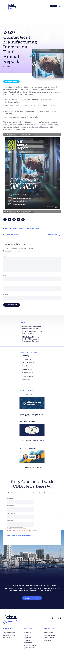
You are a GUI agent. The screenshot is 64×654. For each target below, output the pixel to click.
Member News (27, 373)
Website (5, 294)
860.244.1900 (7, 638)
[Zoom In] (20, 135)
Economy (25, 356)
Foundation (27, 638)
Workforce (26, 380)
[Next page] (7, 135)
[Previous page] (5, 135)
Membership (28, 643)
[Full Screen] (32, 135)
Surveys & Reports (32, 228)
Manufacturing (18, 228)
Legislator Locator (50, 635)
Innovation (7, 228)
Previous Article (12, 235)
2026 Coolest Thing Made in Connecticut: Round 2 (32, 327)
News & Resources (30, 645)
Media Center (27, 369)
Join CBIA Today (32, 598)
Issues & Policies (28, 363)
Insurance (27, 640)
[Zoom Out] (17, 135)
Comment (6, 256)
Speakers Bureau (29, 648)
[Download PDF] (30, 135)
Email (5, 285)
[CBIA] (12, 7)
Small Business (27, 376)
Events (26, 635)
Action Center (48, 633)
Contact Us (27, 633)
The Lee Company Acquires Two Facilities (32, 333)
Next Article (52, 235)
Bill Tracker (47, 640)
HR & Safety (26, 359)
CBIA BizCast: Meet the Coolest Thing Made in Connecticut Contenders (31, 339)
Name (5, 275)
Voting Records (49, 638)
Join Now (53, 6)
